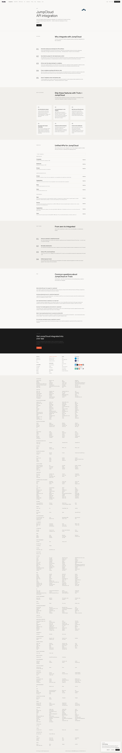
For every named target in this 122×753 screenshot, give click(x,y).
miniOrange (77, 591)
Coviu (51, 737)
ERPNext (63, 381)
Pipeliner (63, 495)
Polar (76, 646)
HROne (38, 578)
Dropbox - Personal (39, 466)
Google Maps (65, 508)
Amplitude (51, 391)
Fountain (50, 432)
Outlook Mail (64, 536)
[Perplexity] (77, 368)
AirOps (37, 423)
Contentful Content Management (67, 608)
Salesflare (37, 496)
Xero (63, 387)
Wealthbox (51, 497)
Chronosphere (65, 598)
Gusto (50, 576)
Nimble (37, 494)
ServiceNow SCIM (77, 717)
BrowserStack (64, 404)
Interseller (64, 661)
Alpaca (37, 447)
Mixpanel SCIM (65, 394)
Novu (76, 627)
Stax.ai (38, 387)
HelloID (63, 691)
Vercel (50, 461)
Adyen (38, 643)
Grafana (76, 408)
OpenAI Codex (39, 412)
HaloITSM (50, 562)
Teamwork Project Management (80, 718)
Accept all (117, 749)
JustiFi (38, 645)
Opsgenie (50, 599)
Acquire (37, 557)
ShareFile (63, 468)
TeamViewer (64, 657)
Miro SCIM (38, 733)
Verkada (38, 519)
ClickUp (37, 711)
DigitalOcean (51, 424)
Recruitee (37, 436)
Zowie (76, 570)
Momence (51, 673)
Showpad (77, 662)
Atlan (50, 607)
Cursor (37, 406)
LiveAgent (63, 564)
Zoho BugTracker (77, 720)
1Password (38, 638)
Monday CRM (77, 493)
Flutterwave (64, 644)
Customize (112, 749)
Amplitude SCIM (65, 391)
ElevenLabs (64, 424)
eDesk (76, 558)
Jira (37, 713)
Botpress (63, 423)
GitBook (37, 609)
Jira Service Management (53, 713)
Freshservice (38, 599)
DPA (62, 365)
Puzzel (64, 565)
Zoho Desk (63, 570)
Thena (38, 719)
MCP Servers (21, 1)
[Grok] (83, 368)
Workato (77, 603)
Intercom (63, 563)
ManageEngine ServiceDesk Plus (80, 564)
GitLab (37, 712)
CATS (76, 431)
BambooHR (64, 574)
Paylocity (77, 582)
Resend (37, 537)
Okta (50, 692)
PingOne (76, 692)
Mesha (37, 370)
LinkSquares (52, 531)
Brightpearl (76, 380)
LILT (37, 725)
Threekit (77, 524)
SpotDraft (76, 531)
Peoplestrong (64, 583)
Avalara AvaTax (38, 380)
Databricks (51, 392)
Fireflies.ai (63, 482)
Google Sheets (64, 609)
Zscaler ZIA (64, 682)
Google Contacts (52, 491)
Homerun (76, 432)
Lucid (51, 467)
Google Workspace (52, 691)
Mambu (64, 447)
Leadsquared (39, 626)
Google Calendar (77, 672)
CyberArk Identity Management (54, 590)
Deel (63, 575)
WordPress (76, 630)
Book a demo (111, 1)
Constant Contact (52, 622)
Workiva (51, 477)
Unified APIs (16, 1)
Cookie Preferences (65, 370)
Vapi (50, 745)
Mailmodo (37, 627)
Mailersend (76, 535)
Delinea (63, 590)
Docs (42, 1)
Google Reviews (65, 624)
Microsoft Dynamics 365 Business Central (80, 382)
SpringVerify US (77, 442)
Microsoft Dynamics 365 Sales (67, 493)
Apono (38, 590)
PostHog (50, 395)
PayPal (37, 646)
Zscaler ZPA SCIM (77, 682)
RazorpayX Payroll (52, 584)
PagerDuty (63, 599)
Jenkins (37, 460)
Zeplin (37, 513)
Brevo (37, 488)
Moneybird (50, 383)
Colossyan (38, 737)
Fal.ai (38, 425)
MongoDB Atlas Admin (52, 411)
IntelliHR (76, 578)
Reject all (108, 749)
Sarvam (63, 483)
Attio (75, 487)
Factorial (76, 575)
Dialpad (63, 744)
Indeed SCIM (65, 578)
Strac (63, 681)
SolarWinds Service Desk (40, 567)
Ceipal (37, 432)
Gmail (50, 535)
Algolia (50, 423)
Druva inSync (51, 466)
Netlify (76, 411)
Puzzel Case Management (80, 565)
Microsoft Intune (77, 517)
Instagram (51, 625)
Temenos (51, 448)
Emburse (51, 686)
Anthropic (37, 481)
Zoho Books (77, 387)
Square (76, 647)
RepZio (38, 524)
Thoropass (38, 366)
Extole (51, 623)
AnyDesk (38, 657)
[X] (77, 365)
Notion (50, 611)
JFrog (50, 460)
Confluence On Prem (53, 608)
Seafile (50, 468)
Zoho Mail (63, 537)
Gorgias (76, 561)
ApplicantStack (38, 431)
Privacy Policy (64, 363)
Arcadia (38, 452)
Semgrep (37, 681)
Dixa (75, 711)
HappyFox (63, 562)
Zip (76, 686)
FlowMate (37, 408)
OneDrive (63, 467)
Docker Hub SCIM (65, 406)
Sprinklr (37, 630)
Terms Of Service (64, 366)
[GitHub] (83, 365)
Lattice (64, 579)
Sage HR (63, 436)
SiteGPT (37, 373)
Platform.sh (64, 460)
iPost (63, 625)
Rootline (51, 647)
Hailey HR (63, 576)
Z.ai (36, 427)
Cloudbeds (38, 729)
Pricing (32, 1)
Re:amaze (63, 566)
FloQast (77, 381)
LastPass (51, 639)
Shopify (64, 524)
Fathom (51, 482)
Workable (76, 437)
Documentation (51, 364)
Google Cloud (51, 408)
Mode (76, 394)
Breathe (76, 574)
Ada (50, 557)
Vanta (76, 476)
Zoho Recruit (38, 438)
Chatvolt (76, 423)
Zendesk (50, 570)
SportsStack (52, 549)
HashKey (76, 508)
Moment (64, 645)
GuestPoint (51, 729)
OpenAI (50, 483)
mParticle (64, 627)
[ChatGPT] (75, 368)
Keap (63, 492)
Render (76, 460)
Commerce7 (51, 523)
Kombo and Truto (52, 360)
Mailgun (37, 536)
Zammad (37, 570)
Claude (51, 405)
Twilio (76, 416)
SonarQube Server (66, 415)
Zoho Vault (63, 639)
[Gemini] (81, 368)
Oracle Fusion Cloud (53, 412)
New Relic (50, 634)
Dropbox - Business (78, 465)
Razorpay (37, 647)
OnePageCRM (77, 494)
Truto (63, 416)
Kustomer (50, 564)
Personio (76, 583)
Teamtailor (51, 437)
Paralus (37, 468)
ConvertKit (63, 622)
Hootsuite (77, 624)
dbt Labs (50, 452)
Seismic (63, 662)
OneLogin (63, 692)
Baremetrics (38, 697)
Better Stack (38, 598)
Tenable (77, 681)
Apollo (50, 667)
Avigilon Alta (64, 403)
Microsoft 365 (38, 692)
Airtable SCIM (64, 709)
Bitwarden (51, 638)
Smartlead (38, 663)
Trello (63, 719)
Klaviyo (76, 625)
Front (37, 561)
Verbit (64, 426)
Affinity (63, 487)
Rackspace (51, 566)
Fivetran (63, 452)
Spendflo (37, 367)
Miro (37, 411)
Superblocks (39, 416)
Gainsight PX (77, 392)
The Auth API (38, 682)
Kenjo (50, 579)
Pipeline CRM (51, 495)
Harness (63, 459)
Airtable (51, 709)
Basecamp (63, 710)
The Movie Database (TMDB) (67, 504)
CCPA (63, 362)
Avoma (64, 481)
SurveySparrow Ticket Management (67, 718)
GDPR (63, 360)
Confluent (76, 405)
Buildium (37, 381)
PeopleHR (50, 583)
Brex (62, 380)
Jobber (50, 492)
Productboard (38, 717)
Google (37, 691)
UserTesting (64, 705)
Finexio (51, 644)
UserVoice (77, 705)
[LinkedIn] (75, 365)
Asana (76, 709)
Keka (37, 579)
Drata (38, 475)
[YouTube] (81, 365)
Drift (37, 482)
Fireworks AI (52, 425)
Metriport (38, 553)
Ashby (50, 431)
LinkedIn (51, 626)
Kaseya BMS (64, 713)
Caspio (76, 404)
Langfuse (63, 393)
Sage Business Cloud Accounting (54, 386)
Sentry (76, 414)
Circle (76, 643)
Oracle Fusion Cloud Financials (80, 383)
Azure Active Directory (52, 690)
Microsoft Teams (64, 591)
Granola (76, 482)
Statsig (50, 545)
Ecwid (63, 523)
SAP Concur (77, 386)
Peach (50, 646)
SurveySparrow (38, 705)
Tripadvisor (76, 729)
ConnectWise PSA (52, 711)
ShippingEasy (51, 524)
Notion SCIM (52, 733)
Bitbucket (76, 710)
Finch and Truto (51, 359)
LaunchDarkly (38, 545)
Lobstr (63, 626)
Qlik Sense (76, 395)
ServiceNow (64, 717)
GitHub (50, 459)
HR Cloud (63, 577)
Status (50, 366)
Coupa (50, 381)
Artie (75, 391)
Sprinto (63, 476)
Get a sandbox (117, 1)
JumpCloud (77, 691)
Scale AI (63, 414)
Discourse (76, 608)
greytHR (37, 576)
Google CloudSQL (65, 408)
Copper (76, 488)
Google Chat (77, 590)
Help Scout (38, 563)
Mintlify (77, 610)
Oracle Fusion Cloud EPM (79, 452)
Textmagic (51, 630)
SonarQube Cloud (52, 415)
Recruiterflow (51, 436)
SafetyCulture (64, 704)
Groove (38, 562)
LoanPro (64, 382)
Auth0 (37, 690)
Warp (76, 426)
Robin (37, 674)
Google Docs (51, 609)
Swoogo (64, 541)
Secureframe (52, 476)
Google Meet (77, 737)
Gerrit (37, 459)
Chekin (38, 508)
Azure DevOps (51, 710)
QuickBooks (38, 386)
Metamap (50, 442)
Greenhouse (64, 432)
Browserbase (51, 404)
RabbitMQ (51, 413)
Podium (51, 565)
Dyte (63, 737)
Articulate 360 (38, 607)
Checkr (38, 442)
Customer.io (77, 622)
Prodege (38, 704)
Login (107, 1)
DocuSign (63, 465)
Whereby (37, 740)
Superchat (50, 567)
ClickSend (37, 622)
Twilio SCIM (51, 585)
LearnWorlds (52, 610)
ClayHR (50, 575)
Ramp (63, 686)
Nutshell (50, 494)
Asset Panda (39, 403)
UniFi (75, 518)
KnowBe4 (76, 609)
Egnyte (63, 466)
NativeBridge (65, 411)
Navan (64, 729)
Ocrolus (64, 383)
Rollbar (37, 414)
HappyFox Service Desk (78, 562)
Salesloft (50, 662)
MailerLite (76, 626)
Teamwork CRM (38, 497)
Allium (38, 391)
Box (49, 465)
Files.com (76, 466)
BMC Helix (76, 403)
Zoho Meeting (51, 740)
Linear (76, 713)
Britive (64, 690)
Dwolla (37, 644)
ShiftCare (38, 585)
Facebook (64, 623)
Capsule (50, 488)
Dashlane (76, 638)
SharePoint (76, 468)
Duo (75, 690)
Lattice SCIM (77, 579)
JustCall (76, 744)
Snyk (37, 415)
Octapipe (63, 494)
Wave (50, 387)
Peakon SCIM (39, 745)
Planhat (77, 495)
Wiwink (64, 497)
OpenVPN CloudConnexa (53, 657)
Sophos (50, 681)
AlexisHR (50, 574)
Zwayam (37, 586)
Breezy (63, 431)
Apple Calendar (38, 672)
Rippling (64, 584)
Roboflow (37, 426)
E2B (37, 407)
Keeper (37, 639)
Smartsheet (51, 718)
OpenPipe (64, 425)
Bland (50, 744)
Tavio (63, 603)
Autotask (38, 710)
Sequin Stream (39, 504)
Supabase (76, 415)
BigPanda (50, 598)
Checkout (50, 643)
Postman (76, 412)
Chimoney (64, 643)
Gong (50, 661)
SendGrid (50, 537)
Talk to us (39, 25)
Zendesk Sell (77, 497)
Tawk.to (76, 567)
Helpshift (63, 712)
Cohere (37, 424)
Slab (75, 611)
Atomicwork (64, 557)
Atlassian (50, 403)
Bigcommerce (38, 523)
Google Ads (51, 624)
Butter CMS (64, 607)
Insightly (37, 492)
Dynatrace (38, 634)
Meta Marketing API (53, 627)
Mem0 (63, 610)
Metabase (50, 394)
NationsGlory (39, 549)
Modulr (37, 448)
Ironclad (37, 531)
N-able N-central (39, 518)
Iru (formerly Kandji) (40, 517)
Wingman (77, 483)
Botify (38, 392)
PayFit (64, 582)
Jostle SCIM (38, 591)
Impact (37, 625)
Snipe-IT (64, 518)
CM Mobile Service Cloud (79, 557)
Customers (28, 1)
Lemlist (76, 661)
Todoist (50, 719)
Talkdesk (63, 567)
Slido (50, 541)
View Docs (84, 159)
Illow (50, 475)
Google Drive (38, 467)
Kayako (38, 564)
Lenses (77, 393)
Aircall (37, 744)
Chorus (77, 481)
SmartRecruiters (77, 436)
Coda (76, 607)
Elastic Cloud (51, 407)
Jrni (37, 673)
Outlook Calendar (77, 673)
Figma (63, 512)
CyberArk (64, 638)
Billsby (50, 697)
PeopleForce (39, 583)
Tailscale (50, 416)
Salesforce (51, 496)
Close (63, 488)
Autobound (38, 661)
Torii (37, 693)
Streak (64, 496)
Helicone (51, 393)
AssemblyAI (51, 481)
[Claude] (79, 368)
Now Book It (65, 673)
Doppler (76, 406)
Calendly (63, 672)
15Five (37, 574)
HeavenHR (38, 577)
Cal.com (50, 672)
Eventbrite (37, 541)
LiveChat (50, 591)
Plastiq (63, 646)
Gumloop (37, 603)
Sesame (77, 584)
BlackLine (51, 380)
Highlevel (63, 491)
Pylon (38, 566)
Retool (64, 413)
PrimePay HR (39, 584)
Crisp (37, 558)
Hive (75, 712)
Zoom (63, 740)
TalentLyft (37, 437)
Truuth (38, 443)
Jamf (50, 517)
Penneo (63, 531)
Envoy (63, 407)
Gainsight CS (38, 491)
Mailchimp (63, 535)
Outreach (37, 662)
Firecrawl (76, 407)
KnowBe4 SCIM (38, 610)
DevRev (63, 711)
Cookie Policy (64, 369)
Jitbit (76, 563)
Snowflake (51, 504)
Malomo (77, 523)
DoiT (63, 392)
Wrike (37, 720)
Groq (37, 483)
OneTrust (77, 475)
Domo (63, 667)
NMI (76, 645)
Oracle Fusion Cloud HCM (54, 582)
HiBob (50, 577)
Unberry (63, 437)
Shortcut (37, 718)
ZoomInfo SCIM (39, 668)
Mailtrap (50, 536)
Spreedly (64, 647)
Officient (37, 582)
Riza (75, 413)
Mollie (50, 645)
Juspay (76, 644)
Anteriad (38, 667)
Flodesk (76, 623)
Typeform (50, 705)
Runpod (50, 414)
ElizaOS (77, 424)
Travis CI (37, 461)
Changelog (39, 1)
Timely (51, 674)
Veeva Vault (38, 477)
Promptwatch (64, 395)
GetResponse (38, 624)
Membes (51, 493)
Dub (37, 623)
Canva (50, 512)
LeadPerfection (39, 493)
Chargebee (64, 697)
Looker (38, 394)
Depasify (50, 447)
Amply (37, 535)
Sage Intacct (64, 386)
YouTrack (50, 720)
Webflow (63, 630)
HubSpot (76, 491)
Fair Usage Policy (64, 359)
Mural (37, 611)
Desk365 (50, 558)
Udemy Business (65, 585)
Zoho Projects (38, 721)
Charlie (37, 575)
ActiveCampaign (51, 487)
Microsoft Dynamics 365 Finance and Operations (41, 383)
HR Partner (76, 577)
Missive (37, 565)
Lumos (64, 475)
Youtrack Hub (65, 720)
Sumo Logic (64, 634)
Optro (37, 476)
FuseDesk (50, 561)
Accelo (38, 487)
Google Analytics (39, 393)
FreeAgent (38, 382)
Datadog (50, 406)
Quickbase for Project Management (54, 717)
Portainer (63, 412)
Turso (76, 504)
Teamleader (77, 496)
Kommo (76, 492)
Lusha (76, 667)
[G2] (79, 365)
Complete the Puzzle (53, 356)
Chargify (76, 697)
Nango (50, 603)
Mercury (77, 447)
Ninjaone (51, 518)
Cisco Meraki (38, 405)
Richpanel (76, 566)
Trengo (76, 719)
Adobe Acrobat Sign (39, 465)
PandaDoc (76, 467)
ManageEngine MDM (65, 517)
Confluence (38, 608)
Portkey (77, 425)
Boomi (37, 404)
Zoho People (77, 585)
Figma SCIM (77, 512)
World (50, 693)
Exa (49, 508)
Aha (37, 709)
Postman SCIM (39, 413)
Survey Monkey (77, 704)
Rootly (76, 599)
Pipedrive (37, 495)
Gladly (63, 561)
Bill (36, 686)
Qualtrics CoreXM (52, 704)
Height (50, 712)
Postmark (77, 536)
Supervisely (51, 426)
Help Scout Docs (51, 563)
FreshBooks (51, 382)
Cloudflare (63, 405)
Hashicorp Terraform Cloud (79, 459)
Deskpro (64, 558)
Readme (63, 611)
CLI (24, 1)
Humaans (50, 578)
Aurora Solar (38, 512)
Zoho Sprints (51, 721)
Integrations (11, 1)
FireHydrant (77, 598)
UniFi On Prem (52, 682)
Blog (35, 1)
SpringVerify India (64, 442)
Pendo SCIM (39, 395)
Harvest (76, 576)
